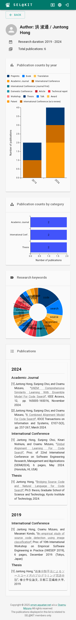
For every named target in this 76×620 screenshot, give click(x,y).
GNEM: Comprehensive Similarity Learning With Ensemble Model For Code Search (39, 392)
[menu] (8, 5)
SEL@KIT (23, 5)
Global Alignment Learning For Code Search (39, 448)
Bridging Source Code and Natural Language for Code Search (39, 486)
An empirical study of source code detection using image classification (39, 538)
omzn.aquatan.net (40, 605)
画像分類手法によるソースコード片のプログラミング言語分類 (39, 575)
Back (17, 14)
